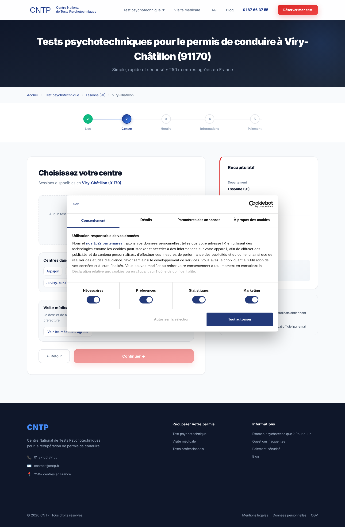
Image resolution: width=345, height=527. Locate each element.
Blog (255, 456)
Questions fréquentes (268, 441)
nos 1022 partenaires (104, 243)
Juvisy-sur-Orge (59, 283)
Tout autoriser (239, 319)
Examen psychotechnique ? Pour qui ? (281, 434)
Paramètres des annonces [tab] (198, 220)
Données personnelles (289, 515)
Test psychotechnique (62, 95)
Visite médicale (184, 441)
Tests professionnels (188, 449)
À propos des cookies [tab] (252, 220)
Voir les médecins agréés (67, 332)
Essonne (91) (95, 95)
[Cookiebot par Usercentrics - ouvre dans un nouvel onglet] (252, 204)
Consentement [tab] (93, 220)
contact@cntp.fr (46, 466)
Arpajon (52, 271)
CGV (314, 515)
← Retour (54, 356)
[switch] (146, 300)
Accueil (32, 95)
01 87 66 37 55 (255, 10)
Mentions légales (255, 515)
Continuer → (133, 356)
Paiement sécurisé (266, 449)
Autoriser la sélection (171, 319)
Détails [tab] (146, 220)
